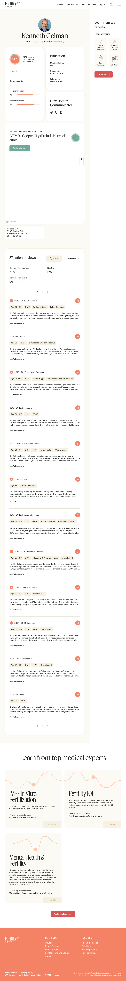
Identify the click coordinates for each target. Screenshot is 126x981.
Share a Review (53, 949)
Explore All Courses (63, 914)
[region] (45, 190)
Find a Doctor (72, 5)
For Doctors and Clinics (57, 953)
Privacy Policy (27, 973)
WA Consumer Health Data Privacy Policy (23, 975)
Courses (59, 5)
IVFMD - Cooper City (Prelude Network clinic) (45, 42)
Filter (55, 258)
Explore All (103, 74)
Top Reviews (70, 258)
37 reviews (28, 61)
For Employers (89, 949)
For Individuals (89, 953)
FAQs (48, 956)
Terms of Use (11, 973)
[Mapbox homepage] (11, 221)
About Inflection (89, 5)
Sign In (102, 5)
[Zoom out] (81, 163)
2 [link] (47, 292)
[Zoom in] (81, 159)
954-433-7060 (14, 236)
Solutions (86, 946)
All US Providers (52, 975)
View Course (52, 824)
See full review (15, 323)
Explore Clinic (19, 148)
